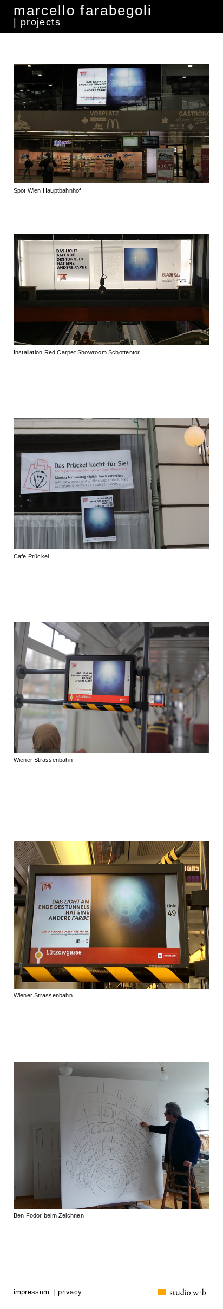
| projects (37, 22)
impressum (31, 1292)
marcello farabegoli (83, 10)
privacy (70, 1292)
